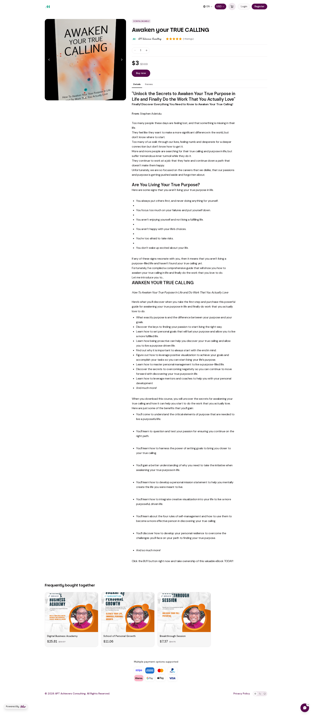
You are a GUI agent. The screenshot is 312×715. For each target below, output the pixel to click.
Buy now (141, 73)
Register (259, 6)
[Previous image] (49, 60)
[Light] (255, 693)
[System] (265, 693)
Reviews (149, 84)
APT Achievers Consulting (149, 39)
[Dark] (260, 693)
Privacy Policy (241, 693)
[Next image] (122, 60)
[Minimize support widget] (308, 704)
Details (137, 84)
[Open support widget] (304, 707)
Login (244, 6)
